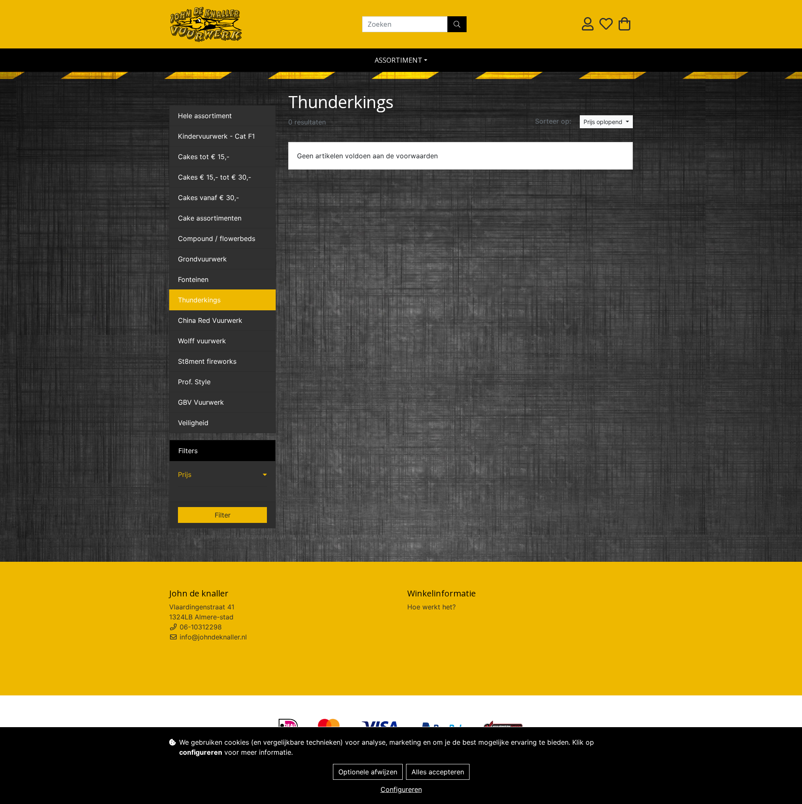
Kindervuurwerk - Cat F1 (216, 136)
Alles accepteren (437, 772)
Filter (223, 515)
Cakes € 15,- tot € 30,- (214, 177)
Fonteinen (193, 279)
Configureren (401, 789)
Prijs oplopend (604, 121)
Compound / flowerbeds (216, 238)
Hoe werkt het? (431, 607)
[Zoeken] (457, 24)
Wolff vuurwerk (202, 341)
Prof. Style (194, 382)
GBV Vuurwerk (201, 402)
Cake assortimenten (209, 218)
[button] (222, 474)
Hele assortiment (205, 116)
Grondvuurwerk (202, 259)
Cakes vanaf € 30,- (208, 197)
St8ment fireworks (207, 361)
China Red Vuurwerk (210, 320)
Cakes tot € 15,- (203, 156)
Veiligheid (193, 422)
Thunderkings (199, 300)
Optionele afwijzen (367, 772)
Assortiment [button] (398, 60)
